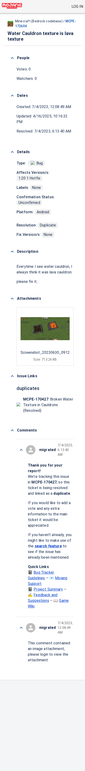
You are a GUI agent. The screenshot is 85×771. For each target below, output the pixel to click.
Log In (77, 6)
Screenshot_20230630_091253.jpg (50, 352)
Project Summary (48, 589)
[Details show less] (12, 152)
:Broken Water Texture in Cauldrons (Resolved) (48, 405)
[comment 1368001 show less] (21, 627)
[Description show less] (12, 251)
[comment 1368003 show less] (21, 450)
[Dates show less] (12, 95)
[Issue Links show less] (12, 376)
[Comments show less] (12, 430)
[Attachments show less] (12, 298)
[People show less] (12, 58)
